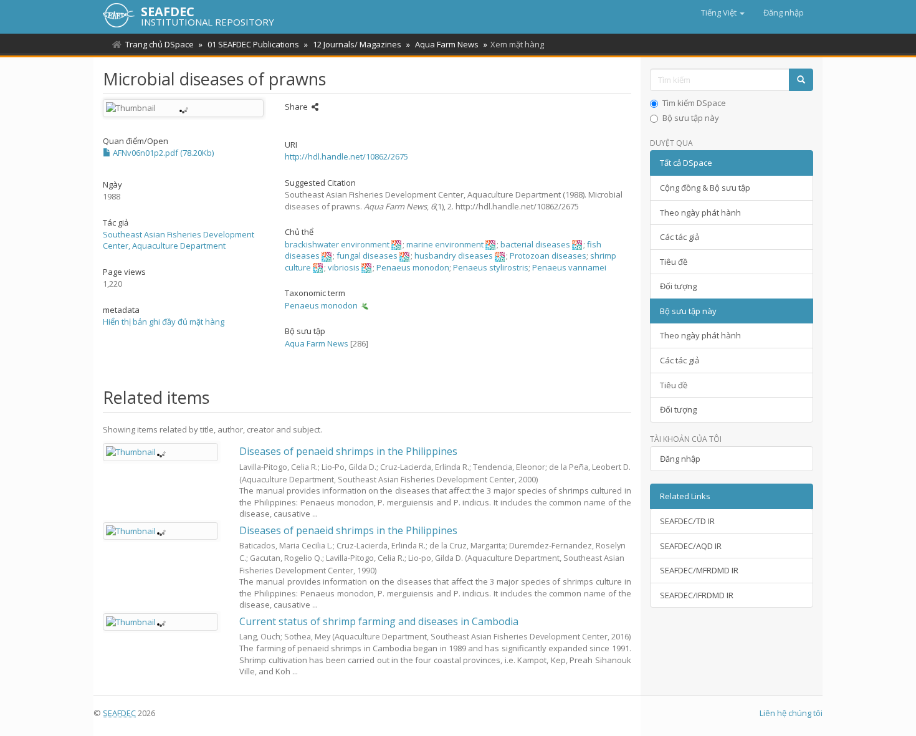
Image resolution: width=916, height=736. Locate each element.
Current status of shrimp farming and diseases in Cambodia (378, 621)
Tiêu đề (673, 261)
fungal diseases (367, 255)
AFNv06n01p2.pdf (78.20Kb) (162, 152)
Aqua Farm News (447, 44)
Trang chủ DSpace (159, 44)
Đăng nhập (680, 458)
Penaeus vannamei (569, 267)
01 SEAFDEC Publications (253, 44)
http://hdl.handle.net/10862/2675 (346, 156)
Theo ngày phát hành (700, 212)
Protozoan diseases (548, 255)
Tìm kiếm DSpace (694, 102)
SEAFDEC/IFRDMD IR (696, 595)
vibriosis (344, 267)
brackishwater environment (337, 244)
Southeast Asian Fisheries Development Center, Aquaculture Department (178, 240)
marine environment (445, 244)
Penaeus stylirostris (490, 267)
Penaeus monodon (412, 267)
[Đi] (801, 80)
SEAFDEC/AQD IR (691, 546)
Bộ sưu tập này (690, 117)
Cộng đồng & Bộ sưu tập (705, 187)
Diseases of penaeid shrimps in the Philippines (348, 451)
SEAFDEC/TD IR (687, 521)
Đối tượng (678, 286)
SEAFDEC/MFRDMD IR (699, 570)
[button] (723, 12)
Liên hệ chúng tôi (791, 713)
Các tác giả (679, 236)
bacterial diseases (535, 244)
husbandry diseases (453, 255)
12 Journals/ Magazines (357, 44)
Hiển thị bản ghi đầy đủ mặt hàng (163, 321)
